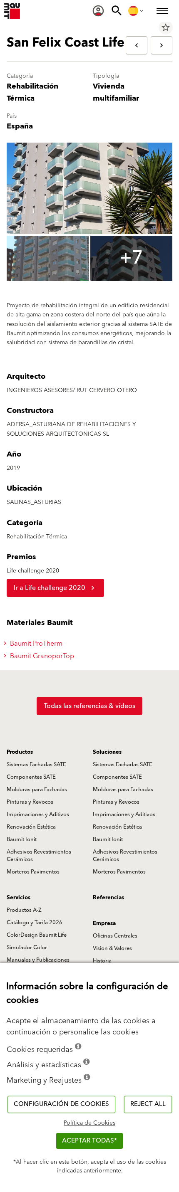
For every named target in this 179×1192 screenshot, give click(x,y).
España (20, 126)
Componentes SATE (31, 777)
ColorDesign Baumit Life (37, 935)
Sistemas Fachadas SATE (36, 764)
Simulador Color (27, 947)
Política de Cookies (89, 1123)
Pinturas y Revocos (30, 802)
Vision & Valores (112, 948)
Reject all (148, 1104)
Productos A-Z (24, 910)
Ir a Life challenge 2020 (49, 588)
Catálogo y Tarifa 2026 (34, 922)
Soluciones (107, 752)
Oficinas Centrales (115, 935)
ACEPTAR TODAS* (89, 1140)
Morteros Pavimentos (33, 871)
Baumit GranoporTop (41, 656)
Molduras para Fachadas (37, 789)
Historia (102, 960)
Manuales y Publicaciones (38, 960)
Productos (20, 752)
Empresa (104, 923)
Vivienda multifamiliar (116, 92)
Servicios (18, 897)
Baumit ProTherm (35, 643)
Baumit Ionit (22, 839)
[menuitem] (98, 10)
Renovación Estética (31, 827)
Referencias (108, 897)
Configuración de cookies (61, 1104)
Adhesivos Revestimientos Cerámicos (39, 855)
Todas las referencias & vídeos (89, 706)
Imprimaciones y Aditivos (38, 814)
